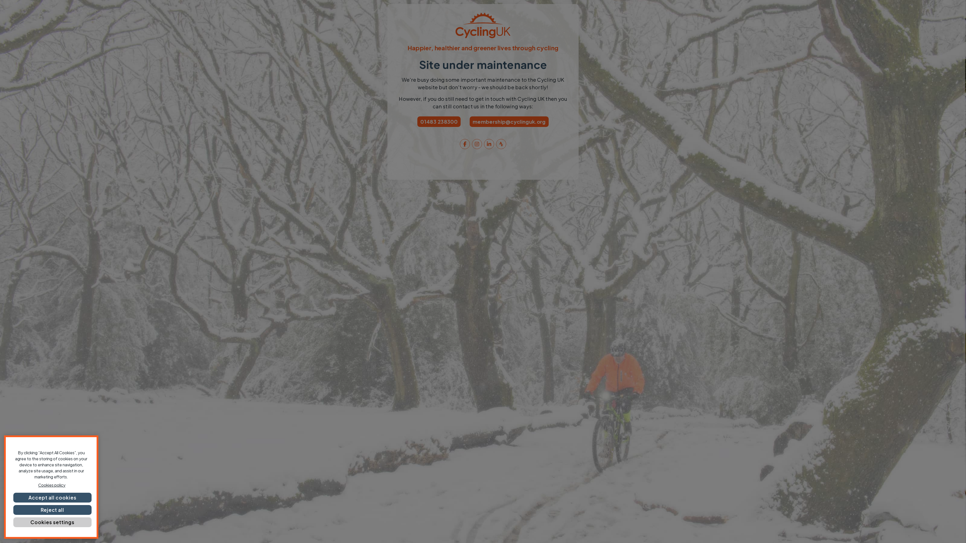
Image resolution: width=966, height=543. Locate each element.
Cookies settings (52, 522)
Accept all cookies (52, 497)
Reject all (52, 510)
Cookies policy (51, 485)
